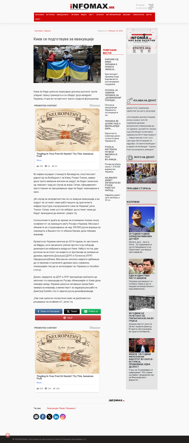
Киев (62, 408)
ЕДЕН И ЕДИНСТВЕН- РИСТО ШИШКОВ (139, 277)
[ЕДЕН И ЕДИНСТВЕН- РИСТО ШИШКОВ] (141, 266)
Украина (70, 408)
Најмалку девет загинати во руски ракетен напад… (113, 184)
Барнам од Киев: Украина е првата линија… (112, 64)
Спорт (38, 19)
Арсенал (100, 15)
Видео (84, 15)
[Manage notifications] (7, 435)
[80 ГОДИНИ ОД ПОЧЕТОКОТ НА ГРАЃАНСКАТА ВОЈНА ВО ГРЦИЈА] (141, 303)
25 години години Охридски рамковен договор (140, 236)
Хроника (75, 15)
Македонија (62, 15)
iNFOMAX (23, 439)
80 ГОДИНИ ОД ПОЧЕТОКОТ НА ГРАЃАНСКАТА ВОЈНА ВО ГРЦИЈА (141, 317)
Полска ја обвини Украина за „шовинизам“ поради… (113, 95)
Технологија (138, 15)
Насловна (39, 15)
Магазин (126, 15)
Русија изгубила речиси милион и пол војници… (111, 153)
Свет (91, 15)
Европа (47, 31)
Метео (149, 15)
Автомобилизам (113, 15)
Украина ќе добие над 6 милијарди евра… (112, 125)
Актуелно (50, 15)
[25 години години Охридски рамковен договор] (141, 219)
